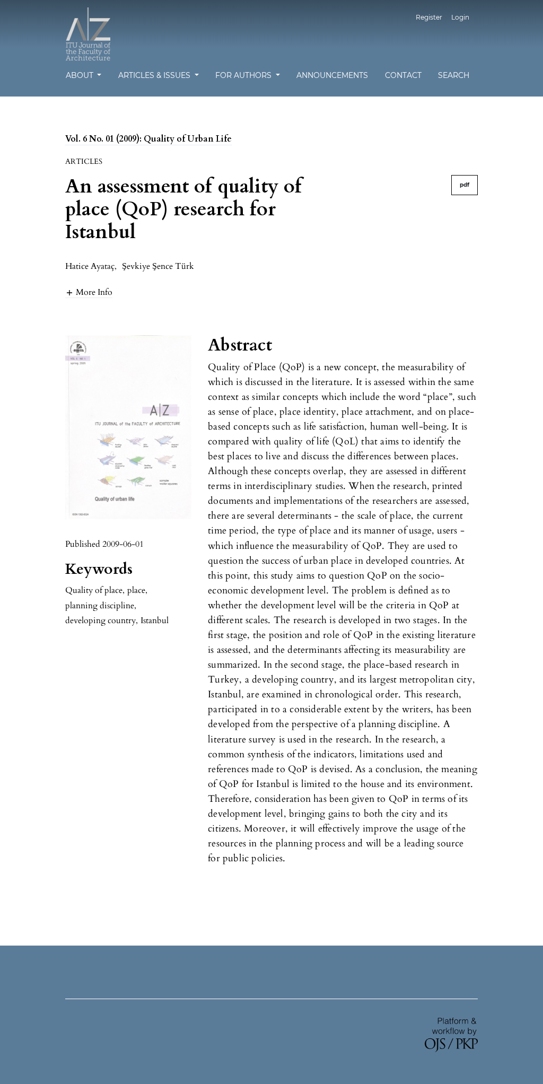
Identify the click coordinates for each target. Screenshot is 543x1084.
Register (429, 17)
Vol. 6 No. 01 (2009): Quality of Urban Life (148, 139)
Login (460, 17)
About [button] (80, 75)
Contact (403, 75)
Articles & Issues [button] (155, 75)
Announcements (332, 75)
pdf (464, 184)
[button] (88, 292)
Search (453, 75)
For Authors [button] (244, 75)
